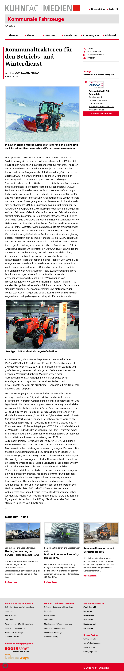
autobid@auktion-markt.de (101, 107)
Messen (50, 35)
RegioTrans (9, 619)
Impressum (88, 619)
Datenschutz (88, 615)
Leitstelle (8, 611)
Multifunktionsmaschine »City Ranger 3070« (61, 556)
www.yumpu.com (90, 651)
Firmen (31, 35)
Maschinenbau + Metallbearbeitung (19, 624)
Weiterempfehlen (95, 55)
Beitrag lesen (11, 582)
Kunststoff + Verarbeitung (15, 628)
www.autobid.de (96, 110)
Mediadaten (88, 628)
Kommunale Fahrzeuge (14, 632)
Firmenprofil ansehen (101, 113)
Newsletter (70, 35)
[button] (5, 665)
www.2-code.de (89, 639)
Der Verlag (87, 611)
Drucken (91, 58)
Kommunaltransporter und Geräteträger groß (98, 550)
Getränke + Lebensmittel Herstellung (19, 607)
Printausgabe (91, 35)
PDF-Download (94, 52)
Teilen (90, 48)
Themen (14, 35)
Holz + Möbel (10, 615)
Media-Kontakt (89, 607)
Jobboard (110, 35)
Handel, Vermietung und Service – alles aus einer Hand (22, 553)
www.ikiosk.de (89, 647)
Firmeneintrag (98, 9)
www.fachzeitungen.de (92, 643)
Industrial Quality (12, 636)
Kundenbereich (89, 624)
